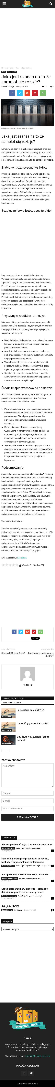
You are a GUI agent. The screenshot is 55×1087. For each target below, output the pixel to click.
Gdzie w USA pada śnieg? (13, 653)
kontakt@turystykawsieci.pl (38, 1056)
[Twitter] (31, 1073)
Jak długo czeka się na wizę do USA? (41, 654)
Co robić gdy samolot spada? (32, 723)
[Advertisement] (27, 38)
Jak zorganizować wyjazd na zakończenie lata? (26, 844)
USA (3, 72)
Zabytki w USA (7, 910)
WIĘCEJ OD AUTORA (12, 703)
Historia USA (11, 72)
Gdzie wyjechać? (8, 848)
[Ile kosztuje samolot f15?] (8, 713)
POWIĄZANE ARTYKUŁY (14, 699)
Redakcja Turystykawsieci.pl (28, 848)
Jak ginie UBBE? (10, 906)
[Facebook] (24, 1073)
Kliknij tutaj (22, 558)
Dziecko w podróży (9, 896)
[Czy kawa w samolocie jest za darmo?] (8, 740)
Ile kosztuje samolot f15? (30, 710)
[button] (51, 4)
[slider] (9, 565)
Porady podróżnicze (9, 878)
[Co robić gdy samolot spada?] (8, 727)
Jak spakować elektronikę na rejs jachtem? (24, 874)
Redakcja (10, 87)
